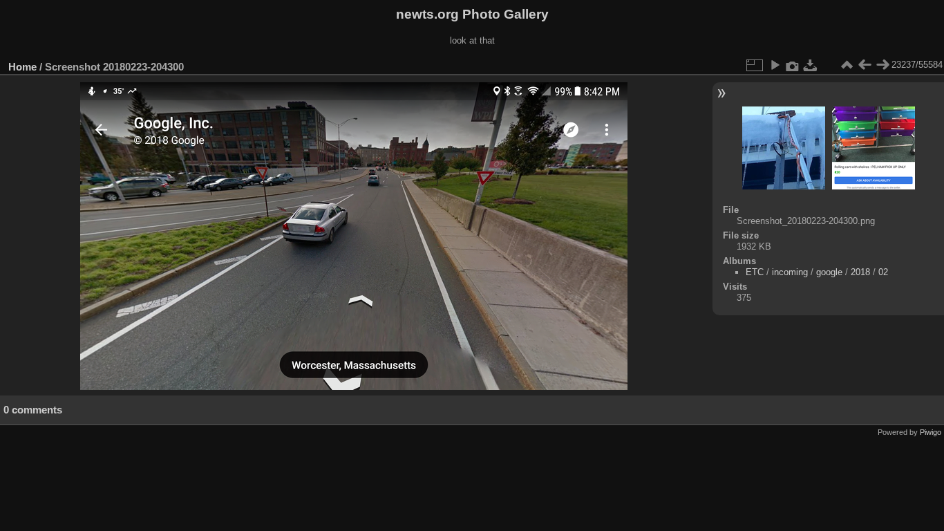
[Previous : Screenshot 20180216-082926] (865, 65)
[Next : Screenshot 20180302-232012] (882, 65)
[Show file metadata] (793, 65)
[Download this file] (811, 65)
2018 (860, 272)
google (829, 272)
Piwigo (930, 432)
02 (883, 272)
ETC (755, 272)
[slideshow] (775, 65)
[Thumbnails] (847, 65)
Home (22, 67)
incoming (790, 272)
